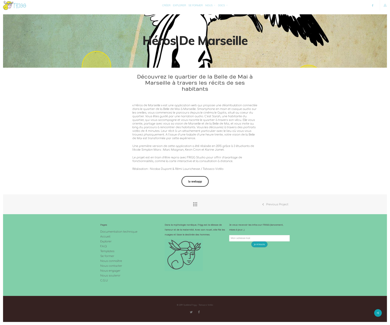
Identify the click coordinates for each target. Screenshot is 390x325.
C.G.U (104, 280)
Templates (107, 251)
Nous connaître (111, 260)
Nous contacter (111, 265)
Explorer (106, 241)
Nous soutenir (110, 275)
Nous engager (110, 270)
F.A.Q (103, 246)
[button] (195, 181)
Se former (107, 256)
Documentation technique (118, 231)
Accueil (105, 236)
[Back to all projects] (195, 203)
